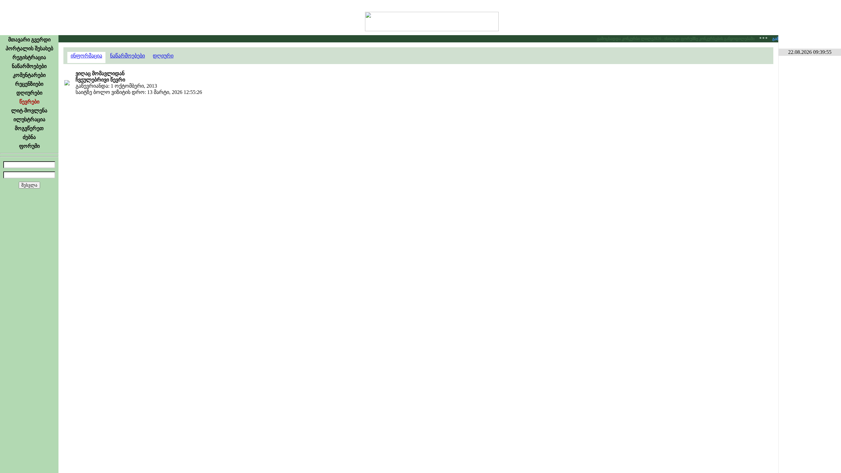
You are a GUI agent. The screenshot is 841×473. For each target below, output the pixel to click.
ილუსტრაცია (29, 119)
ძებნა (29, 137)
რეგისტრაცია (29, 57)
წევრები (29, 101)
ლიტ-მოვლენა (29, 110)
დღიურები (29, 93)
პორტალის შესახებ (29, 48)
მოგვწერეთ (29, 128)
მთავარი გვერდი (29, 39)
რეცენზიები (29, 84)
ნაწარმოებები (29, 66)
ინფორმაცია (86, 55)
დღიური (163, 55)
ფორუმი (29, 146)
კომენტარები (29, 75)
